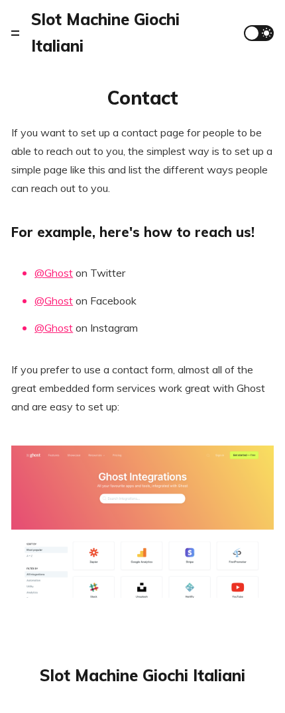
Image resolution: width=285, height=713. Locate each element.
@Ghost (53, 272)
